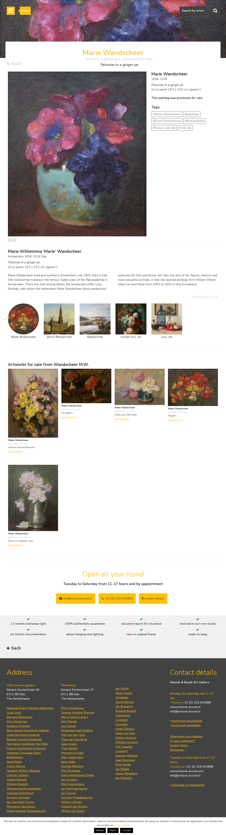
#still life (185, 128)
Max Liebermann (72, 757)
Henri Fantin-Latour (74, 717)
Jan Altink (122, 689)
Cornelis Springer (18, 798)
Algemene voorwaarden (186, 736)
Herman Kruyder (72, 753)
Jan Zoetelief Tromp (20, 802)
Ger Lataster (124, 747)
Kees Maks (68, 762)
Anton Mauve (16, 766)
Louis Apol (14, 713)
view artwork (15, 451)
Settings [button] (100, 830)
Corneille (121, 724)
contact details (153, 598)
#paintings (191, 114)
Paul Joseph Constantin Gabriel (28, 730)
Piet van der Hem (73, 735)
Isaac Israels (69, 744)
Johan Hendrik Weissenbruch (26, 811)
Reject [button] (113, 830)
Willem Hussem (126, 742)
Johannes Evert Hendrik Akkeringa (30, 708)
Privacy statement (182, 741)
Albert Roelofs (17, 780)
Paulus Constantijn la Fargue (26, 748)
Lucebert (121, 751)
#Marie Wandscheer (167, 114)
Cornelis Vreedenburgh (76, 798)
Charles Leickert (18, 775)
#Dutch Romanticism (167, 121)
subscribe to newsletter (187, 785)
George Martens (72, 766)
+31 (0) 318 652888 (118, 598)
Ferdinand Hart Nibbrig (77, 730)
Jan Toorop (68, 793)
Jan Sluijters (69, 780)
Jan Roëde (122, 769)
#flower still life (164, 128)
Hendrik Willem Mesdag (23, 771)
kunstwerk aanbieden (186, 725)
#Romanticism (194, 121)
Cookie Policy (179, 745)
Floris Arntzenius (72, 708)
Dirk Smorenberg (72, 784)
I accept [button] (126, 830)
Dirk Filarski (69, 722)
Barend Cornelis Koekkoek (24, 739)
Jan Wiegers (123, 778)
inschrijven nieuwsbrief (186, 721)
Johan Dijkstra (124, 729)
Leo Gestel (68, 726)
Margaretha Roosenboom (24, 789)
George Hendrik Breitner (78, 713)
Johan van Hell (125, 733)
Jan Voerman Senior (74, 789)
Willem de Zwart (73, 811)
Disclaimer (177, 750)
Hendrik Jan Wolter (74, 806)
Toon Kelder (69, 748)
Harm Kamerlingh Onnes (77, 775)
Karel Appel (123, 693)
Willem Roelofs (17, 784)
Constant (121, 720)
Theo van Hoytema (74, 739)
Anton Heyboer (125, 738)
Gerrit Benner (124, 702)
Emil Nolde (123, 765)
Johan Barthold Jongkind (23, 735)
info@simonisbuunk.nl (77, 598)
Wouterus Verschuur (21, 806)
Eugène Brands (125, 711)
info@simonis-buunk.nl (185, 711)
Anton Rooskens (126, 774)
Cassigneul (122, 715)
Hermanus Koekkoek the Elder (27, 744)
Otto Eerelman (17, 722)
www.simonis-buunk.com (186, 771)
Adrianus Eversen (18, 726)
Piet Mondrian (70, 771)
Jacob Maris (14, 762)
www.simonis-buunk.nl (185, 707)
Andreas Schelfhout (20, 793)
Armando (121, 698)
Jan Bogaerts (124, 706)
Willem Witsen (71, 802)
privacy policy (121, 825)
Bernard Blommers (19, 717)
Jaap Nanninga (125, 760)
